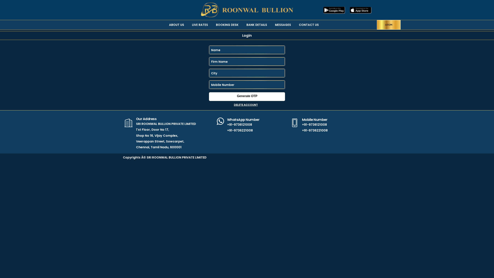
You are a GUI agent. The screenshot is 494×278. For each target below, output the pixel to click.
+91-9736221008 (240, 130)
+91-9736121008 (239, 124)
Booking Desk (227, 25)
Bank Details (256, 25)
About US (176, 25)
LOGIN (388, 24)
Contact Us (309, 25)
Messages (283, 25)
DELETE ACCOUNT (246, 105)
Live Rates (200, 25)
